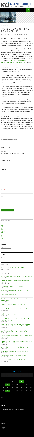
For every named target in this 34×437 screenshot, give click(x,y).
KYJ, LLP (3, 10)
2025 (2, 225)
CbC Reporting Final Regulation (9, 146)
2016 (2, 238)
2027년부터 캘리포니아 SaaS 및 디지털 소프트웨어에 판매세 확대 (17, 276)
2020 (2, 232)
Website (3, 203)
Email (3, 196)
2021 (2, 231)
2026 (2, 224)
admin (14, 34)
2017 (2, 236)
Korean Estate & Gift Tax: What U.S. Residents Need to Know (16, 359)
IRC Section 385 (5, 139)
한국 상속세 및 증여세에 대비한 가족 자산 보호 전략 (13, 304)
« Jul (2, 397)
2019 (2, 234)
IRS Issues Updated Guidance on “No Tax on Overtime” (14, 290)
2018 (2, 235)
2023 (2, 228)
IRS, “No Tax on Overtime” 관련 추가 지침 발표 (12, 286)
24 (7, 391)
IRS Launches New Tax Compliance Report (11, 272)
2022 (2, 229)
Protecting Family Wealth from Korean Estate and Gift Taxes (16, 308)
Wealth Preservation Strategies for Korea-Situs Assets (14, 351)
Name (3, 189)
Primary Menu (32, 10)
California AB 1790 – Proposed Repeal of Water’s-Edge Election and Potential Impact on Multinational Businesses (16, 342)
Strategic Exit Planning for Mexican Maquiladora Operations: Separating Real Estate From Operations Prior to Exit (16, 330)
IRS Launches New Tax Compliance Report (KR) (12, 267)
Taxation (13, 139)
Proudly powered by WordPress (7, 435)
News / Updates (5, 25)
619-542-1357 (4, 427)
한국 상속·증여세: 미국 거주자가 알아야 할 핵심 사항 (13, 355)
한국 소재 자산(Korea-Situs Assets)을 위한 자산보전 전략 (15, 347)
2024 (2, 226)
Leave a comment (22, 34)
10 (7, 384)
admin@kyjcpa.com (4, 428)
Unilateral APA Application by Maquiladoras (12, 152)
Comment (3, 169)
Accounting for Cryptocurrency (8, 294)
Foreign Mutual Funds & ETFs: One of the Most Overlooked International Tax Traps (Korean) (15, 313)
